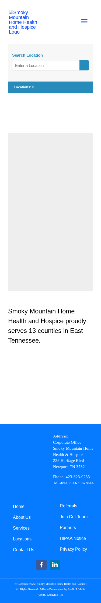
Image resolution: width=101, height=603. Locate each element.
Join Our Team (74, 516)
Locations (22, 539)
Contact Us (23, 549)
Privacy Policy (73, 549)
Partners (68, 527)
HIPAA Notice (73, 538)
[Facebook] (41, 565)
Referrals (68, 506)
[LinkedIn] (55, 565)
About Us (22, 517)
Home (19, 506)
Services (21, 528)
